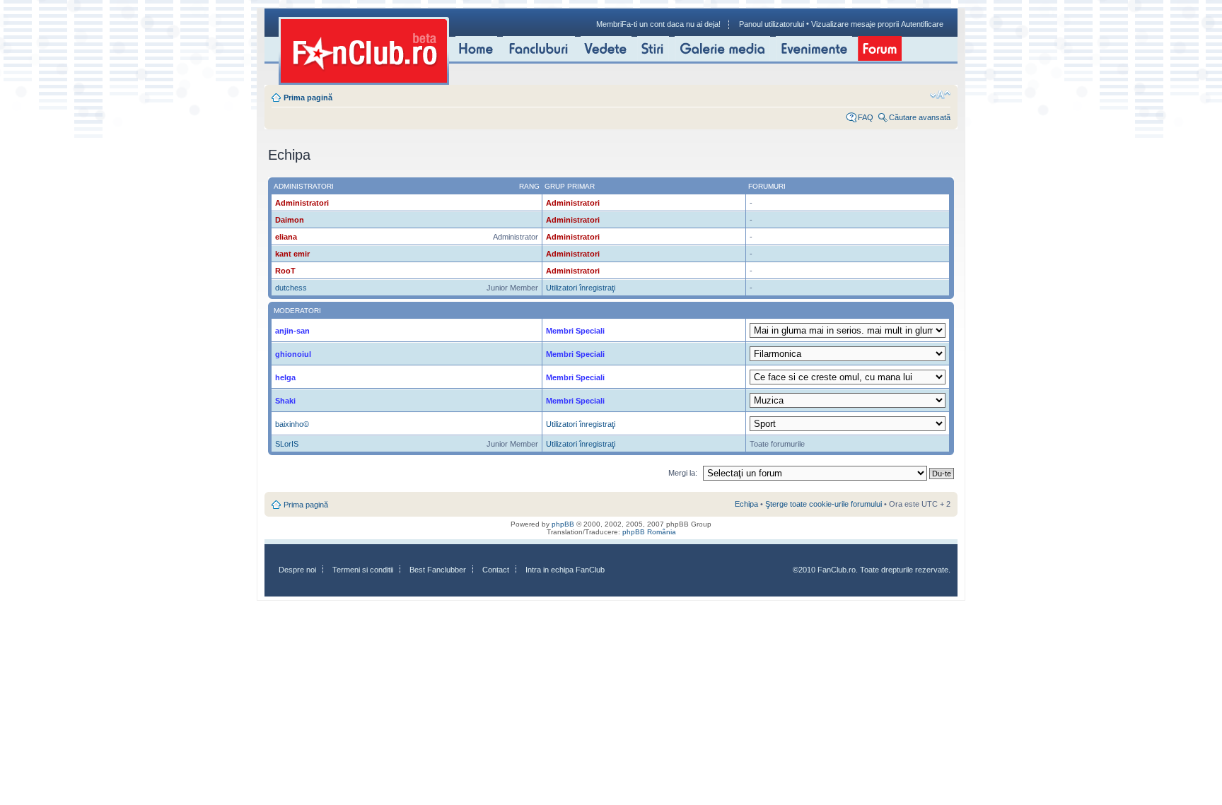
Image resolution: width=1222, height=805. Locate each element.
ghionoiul (293, 354)
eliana (286, 237)
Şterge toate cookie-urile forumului (823, 504)
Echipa (746, 504)
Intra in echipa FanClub (565, 569)
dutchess (291, 287)
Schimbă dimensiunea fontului (940, 94)
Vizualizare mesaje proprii (855, 24)
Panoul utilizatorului (771, 24)
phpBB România (649, 532)
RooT (285, 270)
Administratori (302, 203)
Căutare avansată (919, 117)
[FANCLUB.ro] (364, 51)
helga (285, 377)
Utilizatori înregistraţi (580, 287)
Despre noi (297, 569)
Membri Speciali (575, 331)
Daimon (289, 220)
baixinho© (292, 424)
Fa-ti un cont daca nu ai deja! (671, 24)
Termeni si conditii (362, 569)
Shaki (285, 400)
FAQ (865, 117)
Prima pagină (308, 97)
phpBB (563, 524)
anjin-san (292, 331)
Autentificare (922, 24)
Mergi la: (682, 473)
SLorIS (286, 444)
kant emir (292, 253)
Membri (609, 24)
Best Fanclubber (437, 569)
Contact (495, 569)
